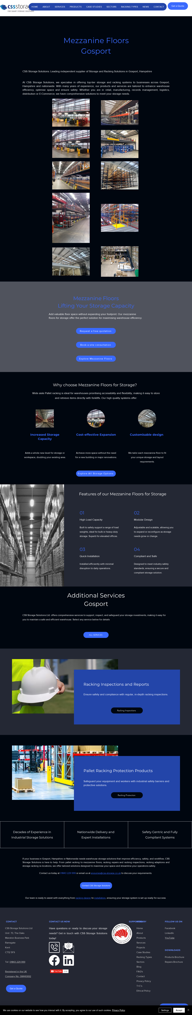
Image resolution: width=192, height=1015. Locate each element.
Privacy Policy (143, 981)
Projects (140, 947)
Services (140, 942)
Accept (179, 1010)
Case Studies (143, 952)
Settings (165, 1010)
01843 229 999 (17, 962)
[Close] (188, 1010)
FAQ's (139, 971)
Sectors (140, 962)
